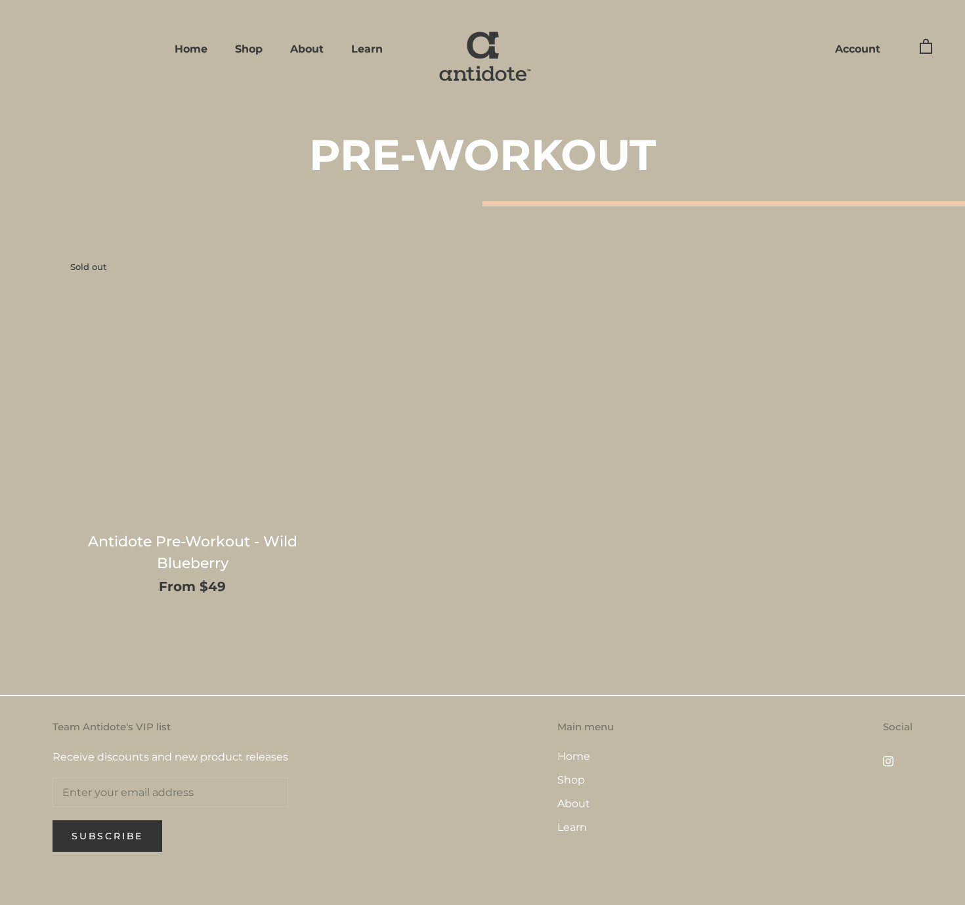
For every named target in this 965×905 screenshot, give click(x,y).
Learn (367, 49)
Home (191, 49)
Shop (249, 49)
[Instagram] (888, 761)
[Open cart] (926, 45)
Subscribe (107, 836)
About (307, 49)
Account (857, 49)
